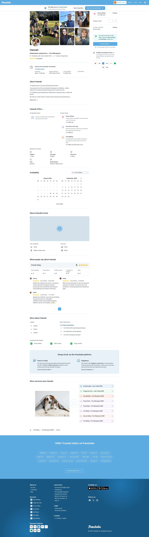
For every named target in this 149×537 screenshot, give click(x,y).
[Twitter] (93, 500)
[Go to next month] (81, 178)
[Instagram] (97, 500)
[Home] (30, 430)
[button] (105, 37)
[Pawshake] (6, 2)
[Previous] (56, 309)
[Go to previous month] (38, 178)
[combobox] (80, 172)
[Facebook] (89, 500)
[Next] (63, 309)
